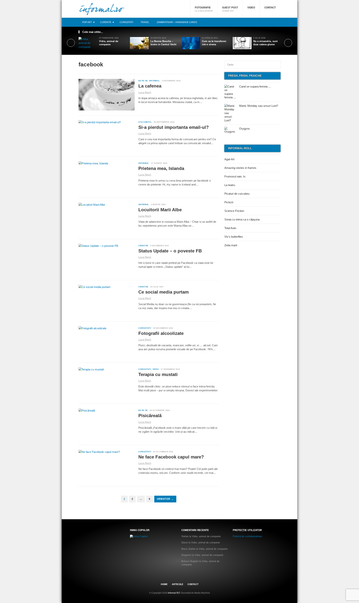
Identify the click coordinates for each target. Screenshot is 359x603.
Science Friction (234, 210)
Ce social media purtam (163, 291)
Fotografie (204, 9)
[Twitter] (270, 22)
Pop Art (87, 22)
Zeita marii (230, 245)
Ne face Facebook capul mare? (171, 456)
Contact (270, 7)
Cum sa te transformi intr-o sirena (214, 43)
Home (164, 584)
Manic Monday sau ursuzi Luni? (258, 105)
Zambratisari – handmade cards (177, 22)
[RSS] (278, 22)
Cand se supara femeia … (255, 86)
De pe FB (143, 81)
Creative (143, 246)
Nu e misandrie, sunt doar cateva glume (265, 43)
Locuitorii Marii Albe (160, 209)
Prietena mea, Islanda (161, 168)
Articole (177, 584)
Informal (154, 81)
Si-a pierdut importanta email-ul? (173, 127)
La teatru (229, 185)
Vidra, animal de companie (108, 43)
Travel (145, 22)
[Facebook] (266, 22)
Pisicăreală (150, 415)
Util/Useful (145, 122)
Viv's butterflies (233, 236)
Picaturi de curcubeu (236, 193)
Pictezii (228, 202)
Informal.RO (174, 593)
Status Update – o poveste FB (170, 250)
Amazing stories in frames (240, 167)
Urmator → (165, 499)
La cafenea (149, 85)
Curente (105, 22)
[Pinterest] (274, 22)
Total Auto (230, 228)
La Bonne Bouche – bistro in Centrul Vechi (164, 43)
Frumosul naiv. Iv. (235, 176)
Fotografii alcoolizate (161, 333)
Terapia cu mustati (158, 374)
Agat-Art (229, 159)
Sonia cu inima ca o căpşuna (242, 219)
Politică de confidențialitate (247, 536)
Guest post (230, 9)
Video (251, 7)
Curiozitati (126, 22)
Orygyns (244, 128)
